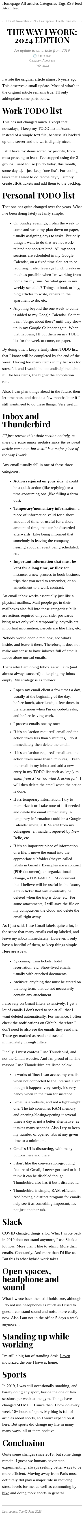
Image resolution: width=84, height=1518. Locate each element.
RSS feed (74, 3)
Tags (62, 3)
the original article (30, 79)
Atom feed (10, 8)
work (46, 65)
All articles (30, 3)
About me (48, 60)
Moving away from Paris (47, 1473)
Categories (48, 3)
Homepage (11, 3)
